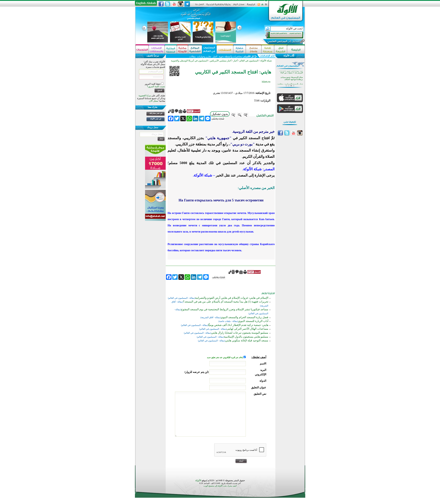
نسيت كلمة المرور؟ (156, 86)
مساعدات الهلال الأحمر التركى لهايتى (247, 328)
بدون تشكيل (220, 114)
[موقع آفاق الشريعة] (280, 49)
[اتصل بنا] (199, 5)
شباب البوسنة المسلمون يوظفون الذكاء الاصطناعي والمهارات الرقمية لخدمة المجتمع (289, 74)
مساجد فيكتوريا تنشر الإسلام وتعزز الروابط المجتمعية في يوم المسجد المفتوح (224, 309)
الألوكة (198, 480)
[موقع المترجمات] (142, 49)
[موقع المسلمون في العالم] (209, 49)
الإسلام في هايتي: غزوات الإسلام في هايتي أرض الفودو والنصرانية (231, 297)
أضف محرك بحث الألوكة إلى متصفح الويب (220, 486)
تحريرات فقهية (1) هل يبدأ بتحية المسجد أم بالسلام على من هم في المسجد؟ (225, 301)
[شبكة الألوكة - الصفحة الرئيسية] (251, 5)
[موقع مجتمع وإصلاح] (253, 49)
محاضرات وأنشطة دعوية (230, 56)
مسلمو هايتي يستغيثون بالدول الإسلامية (246, 336)
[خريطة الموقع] (262, 5)
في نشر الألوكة (155, 119)
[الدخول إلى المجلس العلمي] (283, 42)
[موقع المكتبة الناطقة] (171, 49)
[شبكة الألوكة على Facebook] (161, 4)
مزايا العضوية (145, 95)
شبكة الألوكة (266, 60)
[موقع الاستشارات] (225, 49)
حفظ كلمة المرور (153, 84)
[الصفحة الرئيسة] (266, 5)
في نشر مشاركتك (155, 113)
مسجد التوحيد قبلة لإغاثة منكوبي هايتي (246, 340)
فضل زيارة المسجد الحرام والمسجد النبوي (244, 317)
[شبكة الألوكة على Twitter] (167, 4)
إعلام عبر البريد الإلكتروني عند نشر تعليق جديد (225, 357)
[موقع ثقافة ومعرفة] (267, 49)
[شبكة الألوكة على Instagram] (180, 4)
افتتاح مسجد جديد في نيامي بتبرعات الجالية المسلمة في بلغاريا (290, 80)
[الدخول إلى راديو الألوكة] (281, 35)
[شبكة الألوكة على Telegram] (187, 4)
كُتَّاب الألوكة (288, 55)
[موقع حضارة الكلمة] (239, 49)
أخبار (215, 56)
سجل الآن (153, 101)
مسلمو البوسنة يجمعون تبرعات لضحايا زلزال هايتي (239, 332)
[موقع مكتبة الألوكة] (182, 49)
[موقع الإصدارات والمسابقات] (157, 49)
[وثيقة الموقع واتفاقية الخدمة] (218, 5)
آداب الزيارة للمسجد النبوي (253, 321)
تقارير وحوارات (204, 56)
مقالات (192, 56)
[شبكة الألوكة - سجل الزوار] (238, 5)
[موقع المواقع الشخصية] (195, 49)
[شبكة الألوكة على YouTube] (174, 4)
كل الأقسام (249, 56)
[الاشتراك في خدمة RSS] (259, 5)
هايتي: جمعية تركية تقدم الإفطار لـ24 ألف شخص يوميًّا (238, 324)
